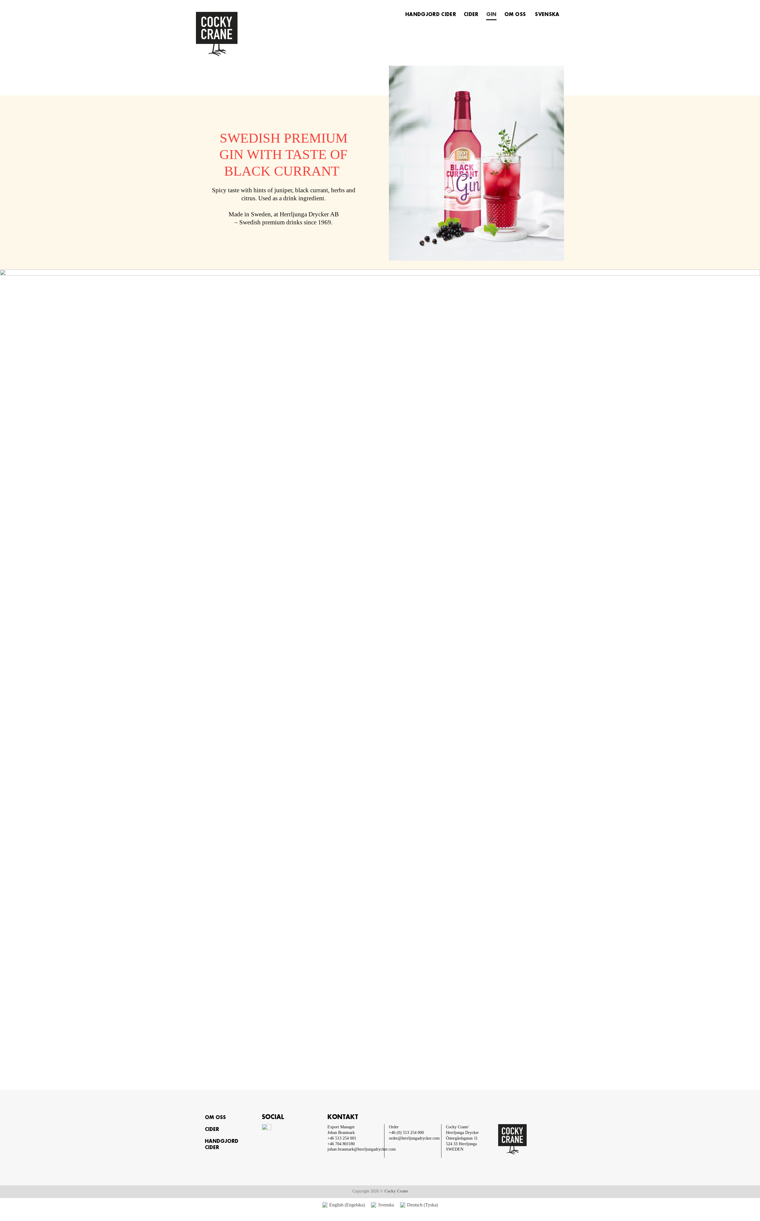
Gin (491, 14)
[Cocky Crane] (233, 34)
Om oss (515, 14)
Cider (471, 14)
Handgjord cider (430, 14)
